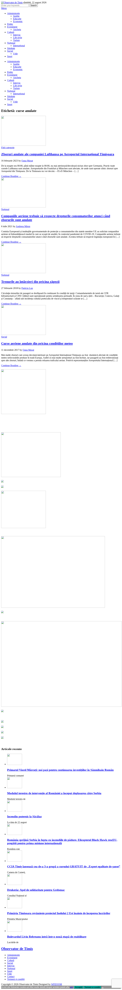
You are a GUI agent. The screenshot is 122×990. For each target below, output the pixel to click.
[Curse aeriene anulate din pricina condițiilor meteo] (23, 334)
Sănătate (11, 48)
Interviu (16, 35)
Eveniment (12, 27)
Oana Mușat (27, 160)
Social (10, 51)
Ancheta (17, 29)
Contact (10, 976)
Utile (15, 53)
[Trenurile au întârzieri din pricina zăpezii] (23, 272)
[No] (102, 987)
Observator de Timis (17, 949)
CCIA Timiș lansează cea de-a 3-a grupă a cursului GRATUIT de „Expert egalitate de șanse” (63, 866)
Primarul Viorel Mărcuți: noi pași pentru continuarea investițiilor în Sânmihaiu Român (60, 769)
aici (71, 987)
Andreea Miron (23, 226)
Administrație (13, 13)
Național (11, 43)
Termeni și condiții (16, 979)
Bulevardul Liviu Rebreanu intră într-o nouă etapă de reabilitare (46, 936)
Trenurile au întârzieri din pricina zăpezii (30, 281)
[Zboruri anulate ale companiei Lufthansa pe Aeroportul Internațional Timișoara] (23, 145)
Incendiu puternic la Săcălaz (24, 816)
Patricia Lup (27, 288)
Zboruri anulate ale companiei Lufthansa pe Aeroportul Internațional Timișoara (57, 154)
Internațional (19, 45)
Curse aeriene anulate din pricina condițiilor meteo (37, 343)
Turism (16, 40)
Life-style (17, 37)
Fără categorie (7, 147)
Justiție (16, 16)
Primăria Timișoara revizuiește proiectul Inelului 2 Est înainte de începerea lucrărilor (58, 913)
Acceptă (78, 987)
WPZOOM (56, 984)
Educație (17, 18)
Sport (9, 56)
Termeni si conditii (92, 987)
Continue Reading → (11, 176)
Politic (10, 24)
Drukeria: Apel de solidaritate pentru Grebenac (36, 889)
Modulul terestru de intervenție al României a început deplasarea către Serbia (54, 793)
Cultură (10, 32)
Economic (18, 21)
